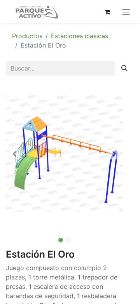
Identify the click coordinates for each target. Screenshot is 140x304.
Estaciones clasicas (79, 36)
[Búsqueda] (124, 68)
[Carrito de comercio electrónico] (107, 11)
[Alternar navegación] (126, 11)
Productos (27, 36)
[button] (14, 153)
